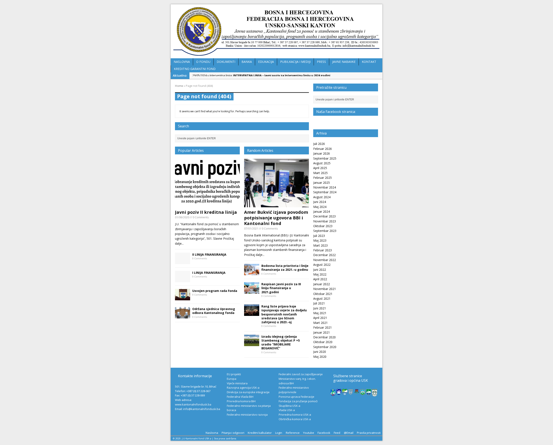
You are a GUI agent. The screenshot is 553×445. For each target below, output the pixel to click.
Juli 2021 (319, 303)
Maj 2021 (319, 313)
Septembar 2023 (324, 231)
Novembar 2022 (324, 260)
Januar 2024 (321, 211)
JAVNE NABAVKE (344, 62)
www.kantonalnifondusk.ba (193, 404)
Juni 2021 (319, 308)
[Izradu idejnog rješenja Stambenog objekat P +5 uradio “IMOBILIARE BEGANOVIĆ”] (251, 343)
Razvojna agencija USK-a (243, 388)
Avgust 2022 (322, 265)
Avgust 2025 (322, 163)
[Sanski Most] (374, 394)
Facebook (324, 433)
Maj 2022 (319, 274)
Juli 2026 (319, 144)
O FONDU (203, 62)
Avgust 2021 (322, 298)
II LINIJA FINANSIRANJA (209, 254)
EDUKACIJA (266, 62)
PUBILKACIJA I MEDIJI (295, 62)
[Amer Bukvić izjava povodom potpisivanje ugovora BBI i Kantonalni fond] (276, 205)
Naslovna (212, 433)
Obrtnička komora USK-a (295, 419)
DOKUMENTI (226, 62)
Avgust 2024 (322, 197)
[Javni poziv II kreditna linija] (207, 205)
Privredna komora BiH (241, 401)
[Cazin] (368, 393)
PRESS (321, 62)
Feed (337, 433)
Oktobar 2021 (322, 294)
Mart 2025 (320, 173)
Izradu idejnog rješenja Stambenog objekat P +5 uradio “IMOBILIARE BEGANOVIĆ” (280, 342)
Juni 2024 (319, 202)
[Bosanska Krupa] (344, 393)
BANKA (247, 62)
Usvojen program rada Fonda (214, 291)
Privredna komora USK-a (295, 414)
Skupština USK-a (289, 406)
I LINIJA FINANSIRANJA (209, 273)
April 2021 (320, 318)
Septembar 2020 (324, 347)
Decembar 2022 (324, 255)
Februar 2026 (322, 149)
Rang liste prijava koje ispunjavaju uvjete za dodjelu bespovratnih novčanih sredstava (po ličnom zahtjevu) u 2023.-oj (284, 314)
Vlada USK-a (287, 410)
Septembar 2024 (324, 192)
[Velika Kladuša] (362, 393)
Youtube (308, 433)
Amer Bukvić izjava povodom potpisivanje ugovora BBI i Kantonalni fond (276, 217)
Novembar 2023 (324, 221)
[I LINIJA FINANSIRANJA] (182, 280)
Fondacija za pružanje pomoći (298, 401)
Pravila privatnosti (369, 433)
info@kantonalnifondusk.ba (201, 409)
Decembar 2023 (324, 216)
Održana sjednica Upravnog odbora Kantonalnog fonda (213, 311)
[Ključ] (350, 393)
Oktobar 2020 (322, 342)
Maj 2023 (319, 240)
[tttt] (251, 313)
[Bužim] (356, 391)
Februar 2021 (322, 327)
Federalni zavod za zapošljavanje (301, 374)
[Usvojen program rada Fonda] (182, 298)
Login (278, 433)
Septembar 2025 (324, 158)
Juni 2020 (319, 352)
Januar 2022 (321, 284)
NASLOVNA (182, 62)
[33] (251, 291)
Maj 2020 (319, 357)
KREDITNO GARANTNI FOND (195, 69)
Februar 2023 (322, 250)
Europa (231, 379)
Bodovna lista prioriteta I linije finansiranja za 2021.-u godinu (284, 268)
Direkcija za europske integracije (248, 392)
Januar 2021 (321, 332)
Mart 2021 (320, 323)
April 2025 (320, 168)
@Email (348, 433)
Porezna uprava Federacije (296, 397)
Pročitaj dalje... (254, 255)
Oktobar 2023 (322, 226)
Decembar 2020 (324, 337)
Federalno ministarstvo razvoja (247, 414)
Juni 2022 (319, 270)
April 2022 (320, 279)
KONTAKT (369, 62)
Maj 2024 (319, 207)
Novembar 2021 (324, 289)
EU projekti (234, 374)
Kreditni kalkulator (260, 433)
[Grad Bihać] (339, 392)
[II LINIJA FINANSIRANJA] (182, 262)
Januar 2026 (321, 153)
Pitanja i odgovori (233, 433)
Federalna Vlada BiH (240, 397)
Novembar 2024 (324, 187)
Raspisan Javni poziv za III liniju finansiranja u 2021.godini (281, 288)
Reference (293, 433)
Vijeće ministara (237, 383)
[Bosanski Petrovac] (332, 394)
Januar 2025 (321, 183)
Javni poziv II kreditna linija (206, 212)
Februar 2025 (322, 178)
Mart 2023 (320, 245)
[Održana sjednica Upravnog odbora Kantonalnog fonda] (182, 316)
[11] (251, 273)
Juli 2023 (319, 236)
